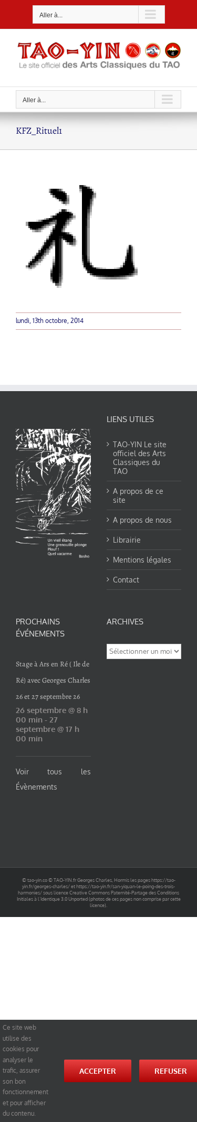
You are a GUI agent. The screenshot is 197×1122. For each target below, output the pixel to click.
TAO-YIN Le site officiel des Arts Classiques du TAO (140, 458)
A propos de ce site (138, 495)
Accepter (97, 1070)
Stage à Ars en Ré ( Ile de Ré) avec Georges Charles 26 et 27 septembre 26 (53, 680)
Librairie (127, 539)
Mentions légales (142, 559)
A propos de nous (142, 519)
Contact (126, 579)
